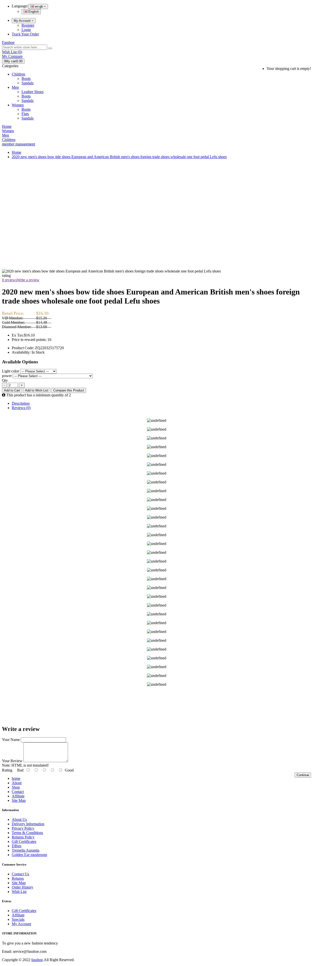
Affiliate (18, 796)
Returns (18, 878)
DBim (16, 846)
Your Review (12, 761)
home (16, 778)
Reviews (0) (21, 408)
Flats (25, 114)
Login (26, 30)
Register (28, 25)
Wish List (19, 892)
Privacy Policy (23, 828)
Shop (16, 787)
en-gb (39, 6)
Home (16, 152)
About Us (19, 819)
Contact (18, 792)
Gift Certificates (24, 841)
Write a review (28, 280)
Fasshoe (8, 42)
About (17, 783)
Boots (26, 78)
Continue (303, 775)
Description (21, 403)
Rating (7, 770)
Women (18, 105)
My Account (23, 20)
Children (18, 74)
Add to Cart (12, 390)
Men (15, 87)
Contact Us (20, 874)
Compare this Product (68, 390)
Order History (22, 887)
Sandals (28, 83)
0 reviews (9, 280)
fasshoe (37, 960)
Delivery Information (28, 824)
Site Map (19, 800)
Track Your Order (25, 34)
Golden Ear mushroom (29, 855)
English (33, 11)
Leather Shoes (33, 92)
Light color (10, 371)
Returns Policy (23, 837)
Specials (18, 919)
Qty (5, 380)
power (7, 376)
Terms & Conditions (27, 833)
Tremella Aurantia (25, 850)
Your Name (11, 740)
